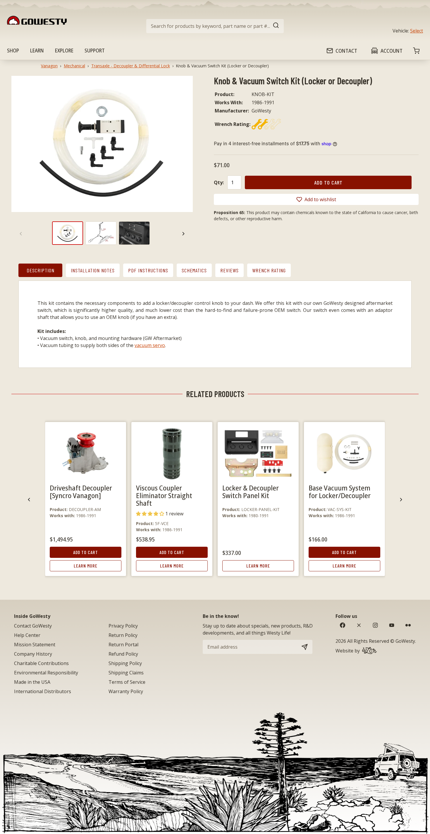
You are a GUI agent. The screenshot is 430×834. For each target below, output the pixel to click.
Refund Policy (123, 654)
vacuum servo (150, 345)
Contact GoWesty (33, 626)
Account (392, 50)
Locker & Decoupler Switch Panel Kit (250, 491)
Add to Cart (85, 552)
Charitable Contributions (41, 663)
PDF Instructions (148, 270)
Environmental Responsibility (46, 672)
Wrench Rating (269, 270)
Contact (346, 50)
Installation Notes (93, 270)
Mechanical (74, 66)
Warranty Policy (126, 691)
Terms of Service (127, 682)
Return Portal (123, 644)
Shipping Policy (125, 663)
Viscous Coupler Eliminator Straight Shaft (164, 495)
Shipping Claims (126, 672)
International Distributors (42, 691)
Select (416, 31)
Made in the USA (32, 682)
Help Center (27, 635)
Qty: (219, 182)
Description (40, 270)
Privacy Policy (123, 626)
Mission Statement (34, 644)
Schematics (194, 270)
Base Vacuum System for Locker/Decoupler (340, 491)
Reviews (229, 270)
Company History (33, 654)
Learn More (85, 565)
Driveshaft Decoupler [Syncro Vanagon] (81, 491)
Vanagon (49, 66)
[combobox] (215, 26)
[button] (316, 199)
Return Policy (123, 635)
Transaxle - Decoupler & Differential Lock (130, 66)
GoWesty (405, 641)
